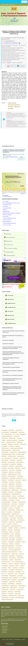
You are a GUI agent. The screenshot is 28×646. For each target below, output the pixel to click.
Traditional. (10, 563)
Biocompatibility (21, 440)
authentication (11, 446)
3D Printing (12, 597)
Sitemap (23, 639)
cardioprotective (12, 581)
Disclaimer (5, 209)
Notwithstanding (17, 529)
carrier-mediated (13, 517)
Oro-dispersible (12, 589)
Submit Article (8, 233)
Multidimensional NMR (12, 456)
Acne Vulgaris (4, 567)
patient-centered (5, 470)
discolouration (11, 565)
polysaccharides (20, 478)
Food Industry (17, 468)
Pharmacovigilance (5, 577)
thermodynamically (11, 509)
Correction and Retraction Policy (9, 218)
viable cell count (17, 106)
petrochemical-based (5, 432)
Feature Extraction (20, 456)
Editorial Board (17, 639)
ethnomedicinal (19, 537)
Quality (20, 551)
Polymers (3, 442)
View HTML (21, 65)
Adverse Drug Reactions (14, 577)
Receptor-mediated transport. (16, 525)
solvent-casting (21, 587)
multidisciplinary (4, 521)
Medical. (16, 573)
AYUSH (19, 474)
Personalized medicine (6, 525)
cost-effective (4, 474)
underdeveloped (5, 531)
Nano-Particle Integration (19, 597)
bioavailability (19, 464)
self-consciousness (18, 569)
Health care (11, 531)
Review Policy (5, 216)
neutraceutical (22, 458)
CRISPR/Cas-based (13, 519)
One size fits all (17, 531)
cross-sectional (11, 569)
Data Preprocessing (13, 452)
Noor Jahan (7, 39)
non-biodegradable (13, 432)
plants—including (5, 539)
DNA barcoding (4, 476)
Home (3, 639)
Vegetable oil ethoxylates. (6, 513)
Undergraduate (10, 573)
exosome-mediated (5, 519)
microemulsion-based (5, 505)
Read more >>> (23, 193)
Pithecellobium (14, 579)
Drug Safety (24, 577)
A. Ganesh (19, 37)
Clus (2, 458)
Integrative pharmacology (12, 474)
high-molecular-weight (13, 595)
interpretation (4, 444)
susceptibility (10, 527)
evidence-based (12, 470)
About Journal (5, 4)
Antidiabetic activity (5, 587)
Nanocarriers (15, 523)
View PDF (11, 65)
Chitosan (17, 434)
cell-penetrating (20, 517)
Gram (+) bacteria (17, 436)
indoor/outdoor (4, 571)
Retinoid (17, 565)
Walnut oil (3, 511)
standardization (18, 541)
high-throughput (4, 446)
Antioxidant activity (13, 585)
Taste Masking (4, 468)
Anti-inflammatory (5, 482)
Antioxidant (11, 559)
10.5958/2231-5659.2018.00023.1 (11, 43)
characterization (4, 430)
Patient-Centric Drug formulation (7, 599)
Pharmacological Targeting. (10, 442)
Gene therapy (9, 523)
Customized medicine (5, 533)
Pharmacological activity (19, 561)
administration (4, 462)
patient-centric (10, 591)
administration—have (15, 513)
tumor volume (10, 106)
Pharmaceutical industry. (6, 553)
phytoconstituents (5, 537)
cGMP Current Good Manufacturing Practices (9, 551)
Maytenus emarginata (12, 103)
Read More (21, 158)
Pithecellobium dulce (5, 585)
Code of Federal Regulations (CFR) (14, 549)
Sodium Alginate (23, 434)
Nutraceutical (11, 482)
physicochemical (4, 466)
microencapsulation (8, 458)
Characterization (21, 432)
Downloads (4, 630)
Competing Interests (7, 204)
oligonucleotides (5, 595)
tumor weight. (10, 108)
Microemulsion (9, 511)
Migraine (23, 541)
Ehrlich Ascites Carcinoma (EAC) (14, 104)
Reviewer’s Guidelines (7, 214)
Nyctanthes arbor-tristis (6, 561)
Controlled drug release (6, 503)
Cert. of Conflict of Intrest (11, 248)
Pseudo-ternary (13, 505)
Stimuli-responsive (12, 438)
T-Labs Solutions (10, 644)
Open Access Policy (7, 224)
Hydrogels (3, 440)
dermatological (4, 509)
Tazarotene (22, 565)
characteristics (11, 466)
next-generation (11, 521)
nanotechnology (4, 515)
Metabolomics (4, 456)
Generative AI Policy (7, 219)
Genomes (12, 533)
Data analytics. (17, 533)
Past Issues (4, 627)
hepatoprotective (5, 557)
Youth (3, 573)
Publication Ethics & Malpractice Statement (11, 213)
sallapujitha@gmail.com (10, 41)
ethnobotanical (17, 535)
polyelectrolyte (11, 430)
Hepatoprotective (18, 559)
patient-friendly (17, 591)
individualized (4, 527)
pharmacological (12, 478)
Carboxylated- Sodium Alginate (7, 436)
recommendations (19, 545)
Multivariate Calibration (22, 452)
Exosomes (3, 523)
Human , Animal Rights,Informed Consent (11, 202)
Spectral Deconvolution (20, 454)
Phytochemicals (4, 563)
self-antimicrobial (18, 430)
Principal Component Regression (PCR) (8, 454)
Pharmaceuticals (11, 468)
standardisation (19, 470)
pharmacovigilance (5, 575)
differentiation (22, 563)
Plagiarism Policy (6, 211)
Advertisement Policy (7, 208)
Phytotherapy (17, 543)
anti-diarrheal (18, 581)
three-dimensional (20, 589)
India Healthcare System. (6, 579)
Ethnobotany (11, 543)
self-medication (4, 569)
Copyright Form (9, 244)
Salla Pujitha (8, 37)
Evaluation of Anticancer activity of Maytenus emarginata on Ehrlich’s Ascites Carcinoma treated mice (14, 32)
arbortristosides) (5, 555)
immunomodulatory (5, 478)
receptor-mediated (19, 515)
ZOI (13, 434)
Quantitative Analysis (15, 450)
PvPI (20, 577)
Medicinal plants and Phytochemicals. (8, 545)
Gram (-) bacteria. (5, 438)
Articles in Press (5, 629)
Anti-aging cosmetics (16, 511)
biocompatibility (11, 515)
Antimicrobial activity (8, 434)
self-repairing (19, 438)
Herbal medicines (5, 543)
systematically (11, 535)
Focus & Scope (6, 201)
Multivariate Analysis (5, 448)
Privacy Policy (5, 206)
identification (10, 444)
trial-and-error (10, 529)
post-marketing (20, 575)
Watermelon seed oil (19, 509)
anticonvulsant (4, 583)
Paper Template (8, 241)
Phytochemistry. (18, 482)
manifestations (21, 567)
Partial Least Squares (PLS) (6, 450)
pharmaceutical (15, 458)
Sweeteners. (23, 468)
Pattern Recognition (5, 452)
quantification (16, 444)
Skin (23, 571)
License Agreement (7, 221)
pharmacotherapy (20, 557)
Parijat (12, 561)
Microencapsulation (5, 460)
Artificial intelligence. (12, 476)
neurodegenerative (21, 519)
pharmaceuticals (23, 444)
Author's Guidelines (10, 237)
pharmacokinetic (13, 464)
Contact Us (12, 4)
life (5, 573)
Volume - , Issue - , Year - (14, 62)
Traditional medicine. (13, 587)
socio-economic (4, 484)
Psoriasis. (9, 567)
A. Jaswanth (13, 37)
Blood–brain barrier (19, 521)
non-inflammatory (5, 565)
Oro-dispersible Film (5, 597)
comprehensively (12, 484)
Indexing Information (10, 255)
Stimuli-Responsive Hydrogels (12, 440)
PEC (2, 434)
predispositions (22, 527)
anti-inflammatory (20, 476)
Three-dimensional (5, 589)
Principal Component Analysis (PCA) (16, 448)
